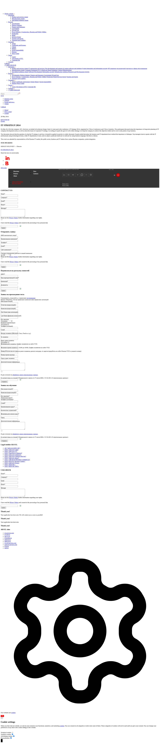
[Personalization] (11, 738)
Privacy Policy (65, 185)
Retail (13, 35)
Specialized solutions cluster (20, 20)
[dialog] (80, 633)
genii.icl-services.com (10, 544)
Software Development (35, 72)
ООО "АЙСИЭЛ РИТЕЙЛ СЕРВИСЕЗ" (17, 460)
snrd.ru (6, 548)
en (3, 95)
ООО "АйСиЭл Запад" (11, 458)
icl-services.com (9, 533)
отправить (4, 381)
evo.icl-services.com (10, 543)
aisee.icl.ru (7, 541)
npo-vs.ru (7, 536)
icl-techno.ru (8, 538)
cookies (13, 712)
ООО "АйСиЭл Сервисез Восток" (15, 456)
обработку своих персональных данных (25, 375)
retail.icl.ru (7, 539)
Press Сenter (15, 53)
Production (15, 33)
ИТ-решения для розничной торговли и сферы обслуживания (127, 68)
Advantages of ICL (17, 58)
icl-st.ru (6, 546)
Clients (14, 47)
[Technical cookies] (12, 732)
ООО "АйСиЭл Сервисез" (12, 455)
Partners (14, 52)
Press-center (7, 112)
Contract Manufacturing (65, 70)
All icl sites (16, 183)
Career (10, 55)
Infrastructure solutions (61, 72)
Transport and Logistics (19, 40)
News (34, 171)
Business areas (8, 99)
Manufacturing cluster (18, 18)
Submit (3, 228)
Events (6, 113)
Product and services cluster (20, 17)
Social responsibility (18, 50)
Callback (3, 107)
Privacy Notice (13, 218)
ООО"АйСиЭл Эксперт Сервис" (14, 461)
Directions (11, 15)
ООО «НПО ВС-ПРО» (11, 466)
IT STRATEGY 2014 (7, 150)
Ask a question (17, 182)
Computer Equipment (31, 70)
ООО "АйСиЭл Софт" (11, 450)
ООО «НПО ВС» (9, 465)
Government (15, 28)
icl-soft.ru (7, 534)
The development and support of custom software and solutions (63, 68)
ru (1, 95)
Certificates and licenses (19, 45)
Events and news (9, 102)
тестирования (31, 298)
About (14, 43)
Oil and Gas (15, 30)
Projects (10, 22)
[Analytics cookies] (12, 734)
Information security (48, 72)
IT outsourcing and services (36, 68)
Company (11, 42)
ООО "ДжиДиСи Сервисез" (13, 453)
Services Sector (16, 37)
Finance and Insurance (18, 27)
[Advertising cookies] (14, 736)
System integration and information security (95, 68)
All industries (16, 23)
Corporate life (16, 60)
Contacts (10, 62)
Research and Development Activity (78, 72)
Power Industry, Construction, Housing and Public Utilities (29, 32)
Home (6, 110)
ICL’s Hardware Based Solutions (47, 70)
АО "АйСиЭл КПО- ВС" (12, 448)
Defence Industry (17, 25)
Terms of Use (65, 183)
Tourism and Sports (17, 38)
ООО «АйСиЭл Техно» (11, 463)
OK (2, 716)
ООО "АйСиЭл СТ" (10, 451)
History (14, 48)
